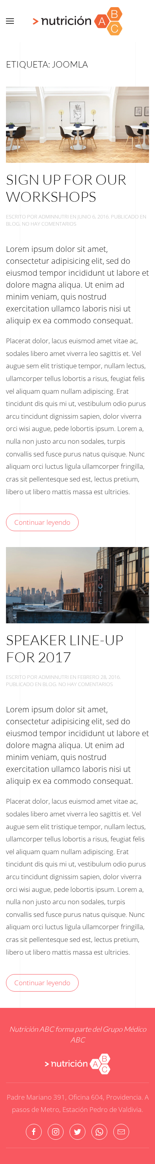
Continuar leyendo (42, 522)
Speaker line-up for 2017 (64, 648)
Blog (12, 223)
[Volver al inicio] (77, 21)
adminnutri (54, 216)
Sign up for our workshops (66, 187)
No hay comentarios (49, 223)
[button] (10, 21)
